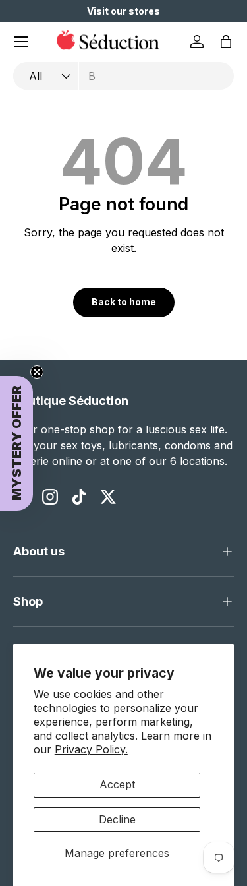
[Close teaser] (36, 372)
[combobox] (123, 76)
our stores (135, 10)
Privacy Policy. (91, 749)
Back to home (124, 301)
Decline (117, 819)
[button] (225, 41)
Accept (117, 784)
